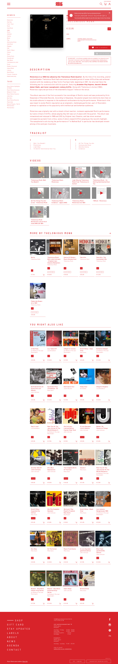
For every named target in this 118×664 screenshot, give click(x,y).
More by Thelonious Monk (51, 233)
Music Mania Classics (13, 94)
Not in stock (104, 53)
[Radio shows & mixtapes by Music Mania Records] (110, 636)
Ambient (9, 34)
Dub (8, 48)
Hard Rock (10, 28)
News (11, 641)
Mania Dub (10, 102)
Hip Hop (9, 22)
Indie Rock (10, 44)
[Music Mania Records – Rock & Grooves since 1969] (59, 4)
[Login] (109, 4)
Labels (13, 632)
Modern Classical (12, 66)
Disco (8, 32)
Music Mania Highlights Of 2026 (13, 87)
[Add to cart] (43, 274)
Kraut (8, 64)
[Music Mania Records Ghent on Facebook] (110, 619)
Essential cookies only (99, 661)
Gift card (15, 624)
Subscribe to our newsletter (63, 649)
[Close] (109, 12)
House (9, 52)
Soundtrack (10, 58)
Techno (9, 36)
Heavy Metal (10, 68)
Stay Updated (19, 628)
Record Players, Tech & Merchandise (13, 104)
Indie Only (9, 96)
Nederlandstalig (11, 76)
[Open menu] (8, 4)
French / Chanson (12, 74)
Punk (8, 54)
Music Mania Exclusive (13, 90)
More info (25, 661)
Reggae (9, 46)
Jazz (8, 30)
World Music (10, 72)
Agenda (13, 645)
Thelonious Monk (80, 21)
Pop (8, 40)
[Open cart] (105, 4)
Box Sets (9, 98)
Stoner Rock (10, 56)
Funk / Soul (10, 24)
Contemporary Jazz (12, 62)
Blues (8, 38)
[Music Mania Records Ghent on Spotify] (110, 630)
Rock (8, 26)
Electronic (10, 20)
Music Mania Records (13, 100)
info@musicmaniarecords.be (63, 619)
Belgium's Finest (11, 92)
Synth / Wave (10, 50)
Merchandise (10, 107)
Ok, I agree (77, 661)
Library (9, 70)
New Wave (10, 60)
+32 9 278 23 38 (59, 620)
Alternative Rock (11, 42)
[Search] (101, 4)
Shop (19, 620)
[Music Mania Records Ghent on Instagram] (110, 625)
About (12, 637)
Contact (14, 649)
